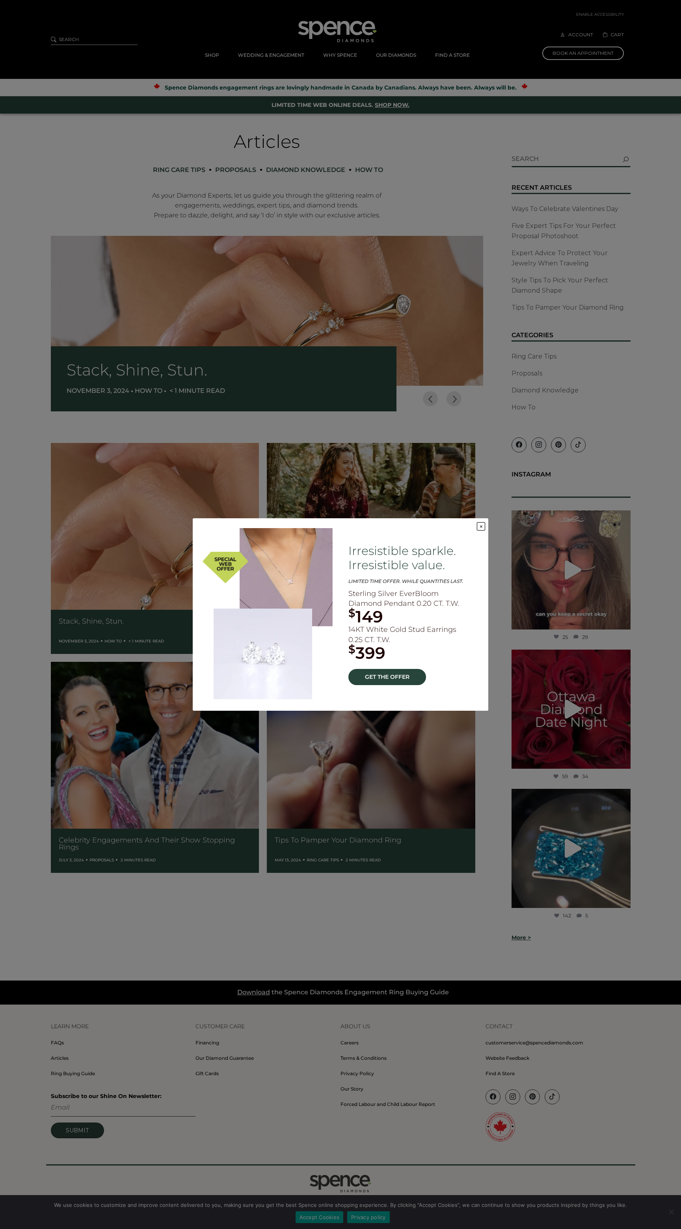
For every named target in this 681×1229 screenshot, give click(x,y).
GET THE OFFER (387, 676)
